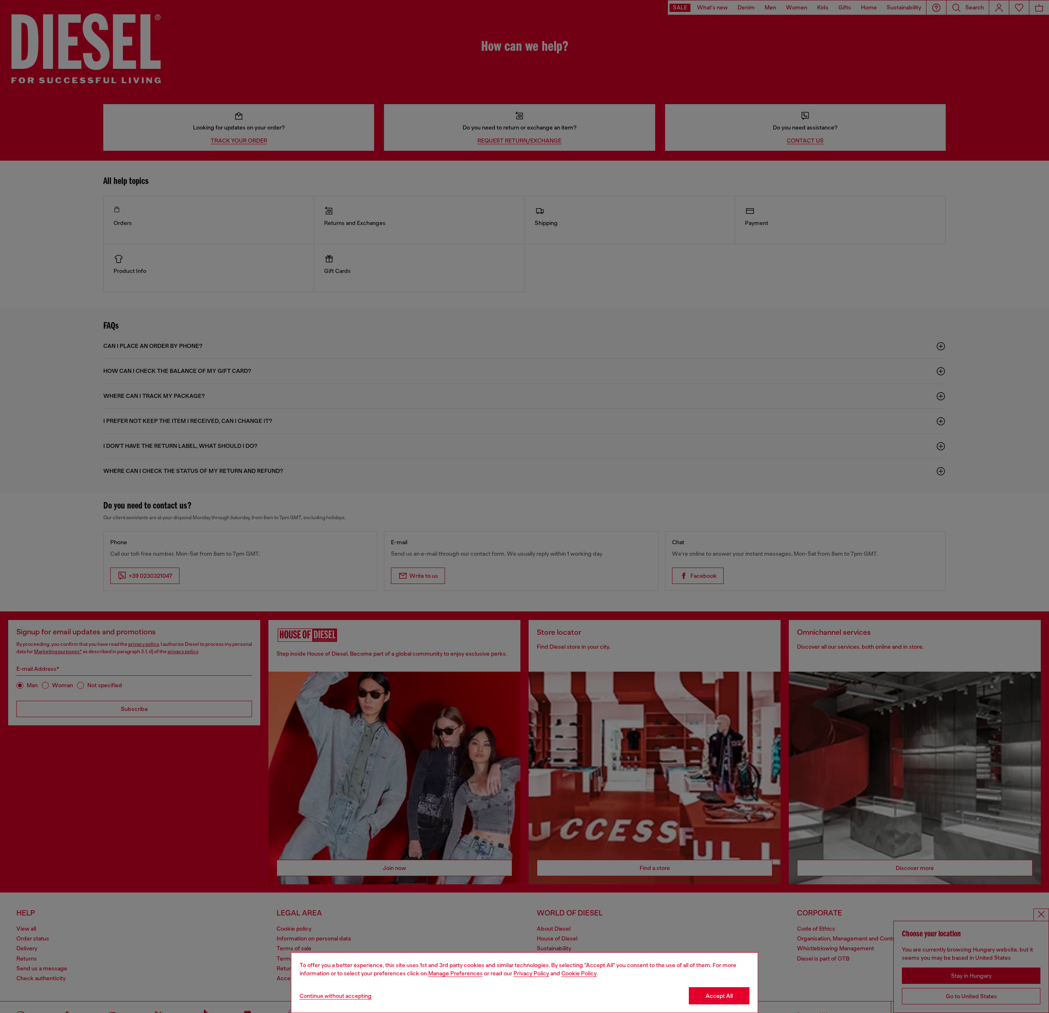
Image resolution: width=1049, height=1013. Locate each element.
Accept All (719, 996)
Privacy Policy (531, 973)
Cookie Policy (579, 973)
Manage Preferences (455, 973)
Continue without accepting (336, 996)
